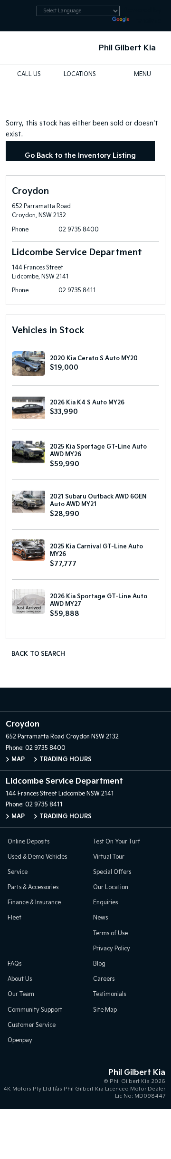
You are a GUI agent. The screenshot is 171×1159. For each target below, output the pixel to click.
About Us (20, 979)
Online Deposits (28, 841)
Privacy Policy (111, 948)
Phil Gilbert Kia (127, 48)
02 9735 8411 (77, 290)
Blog (99, 963)
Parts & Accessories (33, 887)
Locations (80, 74)
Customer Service (32, 1025)
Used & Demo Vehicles (37, 857)
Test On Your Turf (116, 841)
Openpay (20, 1040)
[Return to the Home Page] (19, 1082)
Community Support (35, 1010)
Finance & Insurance (34, 902)
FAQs (14, 963)
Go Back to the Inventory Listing (80, 156)
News (100, 917)
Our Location (110, 887)
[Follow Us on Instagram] (65, 699)
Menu (142, 74)
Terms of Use (110, 933)
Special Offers (112, 872)
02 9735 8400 (78, 229)
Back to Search (38, 654)
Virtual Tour (108, 857)
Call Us (29, 74)
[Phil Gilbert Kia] (22, 48)
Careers (103, 979)
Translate (146, 21)
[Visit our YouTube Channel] (85, 699)
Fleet (14, 917)
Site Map (105, 1010)
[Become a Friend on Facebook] (105, 699)
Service (18, 872)
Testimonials (109, 994)
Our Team (21, 994)
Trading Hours (65, 759)
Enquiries (105, 902)
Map (18, 759)
